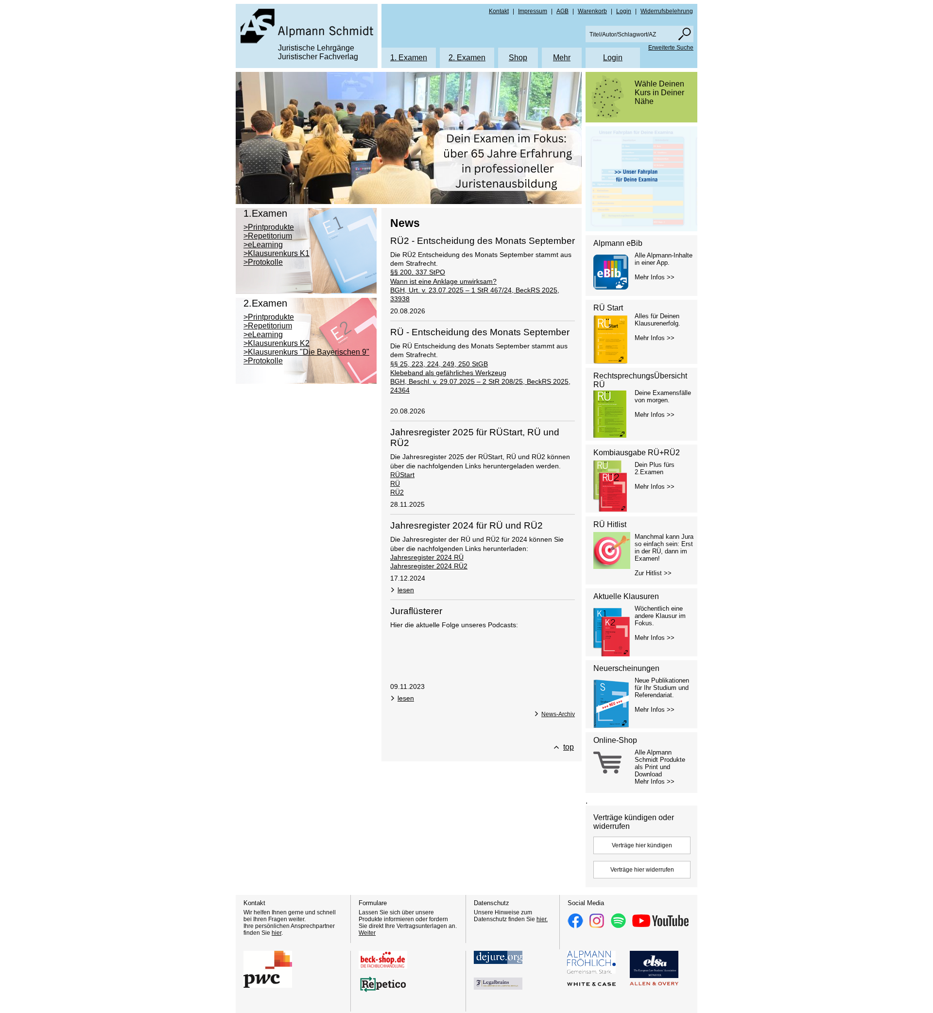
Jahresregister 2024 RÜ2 (428, 566)
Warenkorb (592, 11)
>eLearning (263, 244)
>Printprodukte (268, 227)
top (568, 747)
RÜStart (402, 475)
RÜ (395, 483)
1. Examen (408, 57)
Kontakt (499, 11)
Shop (518, 57)
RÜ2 (397, 492)
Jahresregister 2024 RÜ (427, 557)
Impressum (532, 11)
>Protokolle (263, 262)
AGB (562, 11)
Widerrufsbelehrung (666, 11)
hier (276, 932)
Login (623, 11)
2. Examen (467, 57)
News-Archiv (558, 714)
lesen (405, 590)
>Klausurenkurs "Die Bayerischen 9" (306, 352)
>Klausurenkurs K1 (276, 253)
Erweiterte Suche (670, 47)
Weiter (367, 932)
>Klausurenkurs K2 (276, 343)
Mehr (561, 57)
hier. (542, 919)
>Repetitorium (267, 236)
